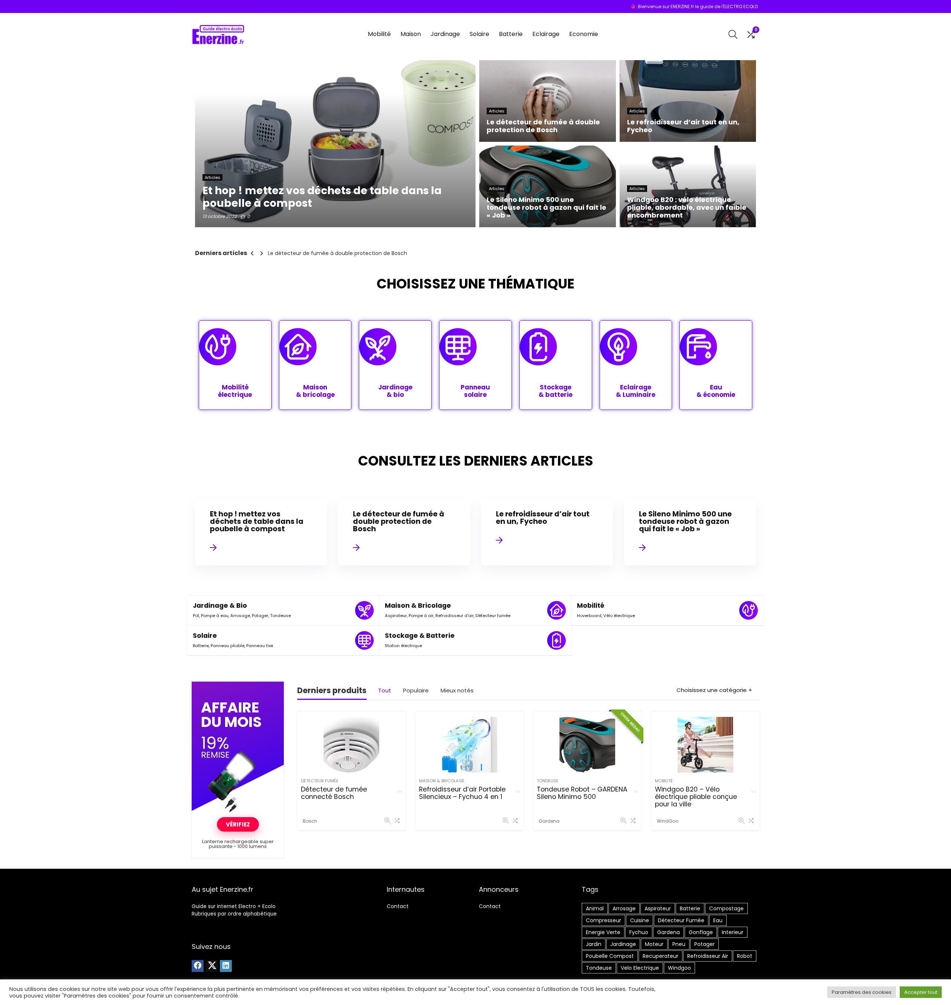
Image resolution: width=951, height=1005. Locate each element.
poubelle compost (610, 956)
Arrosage (240, 616)
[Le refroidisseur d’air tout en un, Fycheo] (547, 532)
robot (744, 956)
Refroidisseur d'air (454, 616)
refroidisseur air (707, 956)
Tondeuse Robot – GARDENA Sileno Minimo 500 (582, 793)
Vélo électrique (619, 616)
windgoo (679, 968)
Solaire (479, 34)
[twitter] (212, 966)
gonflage (701, 932)
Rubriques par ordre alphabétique (234, 913)
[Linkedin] (226, 966)
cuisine (639, 920)
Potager (260, 616)
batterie (690, 908)
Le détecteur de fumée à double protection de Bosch (337, 253)
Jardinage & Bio (220, 605)
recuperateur (660, 956)
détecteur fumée (681, 920)
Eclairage (545, 34)
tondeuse (599, 968)
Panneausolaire (475, 391)
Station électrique (403, 646)
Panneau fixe (259, 646)
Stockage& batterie (555, 391)
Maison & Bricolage (418, 605)
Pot (196, 616)
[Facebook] (198, 966)
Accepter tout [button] (920, 992)
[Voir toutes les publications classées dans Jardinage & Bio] (364, 610)
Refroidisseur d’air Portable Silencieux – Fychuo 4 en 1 (462, 793)
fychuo (638, 932)
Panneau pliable (227, 646)
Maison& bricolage (315, 391)
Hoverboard (589, 616)
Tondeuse (280, 616)
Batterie (511, 34)
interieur (732, 932)
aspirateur (658, 908)
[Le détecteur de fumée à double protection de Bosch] (404, 532)
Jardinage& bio (395, 391)
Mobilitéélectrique (235, 391)
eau (718, 920)
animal (595, 908)
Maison (410, 34)
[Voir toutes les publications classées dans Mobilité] (748, 610)
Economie (583, 34)
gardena (668, 932)
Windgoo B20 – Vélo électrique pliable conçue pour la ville (696, 797)
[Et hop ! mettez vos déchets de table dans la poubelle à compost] (261, 532)
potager (704, 944)
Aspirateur (396, 616)
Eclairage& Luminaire (635, 391)
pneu (678, 944)
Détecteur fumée (493, 616)
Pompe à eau (214, 616)
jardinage (623, 944)
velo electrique (640, 968)
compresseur (603, 920)
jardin (593, 944)
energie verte (603, 932)
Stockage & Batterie (420, 635)
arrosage (624, 908)
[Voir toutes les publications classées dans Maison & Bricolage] (556, 610)
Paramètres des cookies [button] (862, 992)
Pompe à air (421, 616)
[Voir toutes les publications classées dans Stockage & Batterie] (556, 640)
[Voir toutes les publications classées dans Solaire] (364, 640)
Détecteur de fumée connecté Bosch (334, 793)
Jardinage (445, 34)
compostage (726, 908)
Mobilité (379, 34)
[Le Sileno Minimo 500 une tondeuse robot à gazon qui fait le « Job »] (690, 532)
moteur (654, 944)
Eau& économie (716, 391)
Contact (398, 906)
